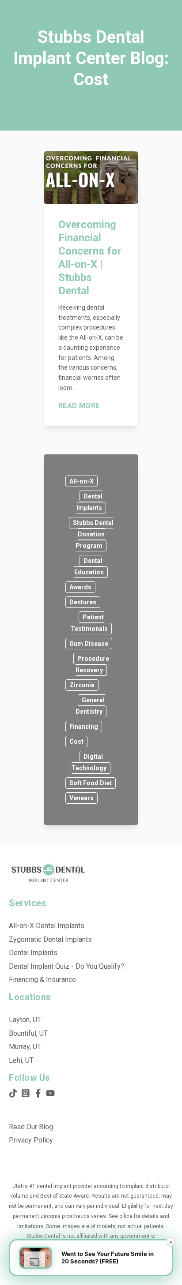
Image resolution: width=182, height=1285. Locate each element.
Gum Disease (88, 643)
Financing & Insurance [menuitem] (42, 979)
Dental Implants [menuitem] (33, 952)
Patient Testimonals (89, 623)
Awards (80, 587)
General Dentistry (90, 706)
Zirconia (82, 685)
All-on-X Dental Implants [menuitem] (46, 926)
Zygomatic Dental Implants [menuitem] (50, 939)
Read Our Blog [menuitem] (31, 1127)
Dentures (82, 602)
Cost (76, 741)
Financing (83, 726)
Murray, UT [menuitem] (25, 1046)
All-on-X (81, 481)
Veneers (81, 798)
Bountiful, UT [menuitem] (28, 1033)
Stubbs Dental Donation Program (93, 534)
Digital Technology (89, 762)
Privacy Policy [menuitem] (31, 1140)
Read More (79, 405)
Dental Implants (89, 502)
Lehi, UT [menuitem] (21, 1060)
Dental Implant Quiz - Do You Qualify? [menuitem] (66, 966)
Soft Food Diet (90, 783)
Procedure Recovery (92, 664)
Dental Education (89, 566)
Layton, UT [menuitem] (25, 1019)
